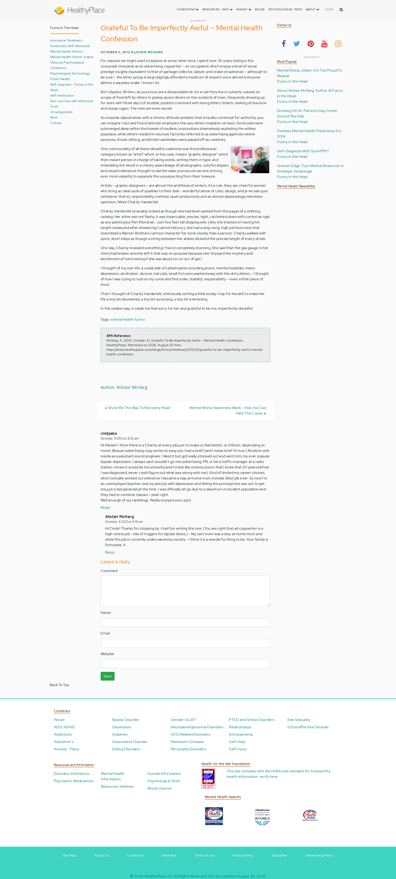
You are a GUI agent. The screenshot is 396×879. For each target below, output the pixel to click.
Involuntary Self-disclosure (70, 46)
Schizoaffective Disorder (308, 727)
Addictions (63, 734)
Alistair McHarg (147, 52)
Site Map (69, 855)
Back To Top (59, 684)
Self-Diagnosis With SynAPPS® (303, 151)
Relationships (240, 727)
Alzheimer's (63, 741)
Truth (54, 106)
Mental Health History (66, 51)
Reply (105, 507)
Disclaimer (280, 855)
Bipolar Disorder (125, 719)
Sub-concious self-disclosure (71, 101)
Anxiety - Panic (66, 749)
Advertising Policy (319, 855)
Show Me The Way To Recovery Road (139, 407)
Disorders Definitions (71, 773)
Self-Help (237, 741)
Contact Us (135, 855)
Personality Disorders (188, 749)
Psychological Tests (285, 9)
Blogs (260, 9)
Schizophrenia (241, 734)
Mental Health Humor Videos (72, 57)
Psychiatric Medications (74, 781)
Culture (55, 123)
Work (54, 117)
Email (105, 633)
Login (329, 9)
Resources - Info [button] (216, 9)
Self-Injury (238, 749)
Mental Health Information (112, 776)
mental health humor (127, 319)
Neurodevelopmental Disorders (197, 727)
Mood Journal (159, 788)
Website (107, 653)
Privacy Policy (243, 855)
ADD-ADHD (64, 727)
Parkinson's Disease (187, 741)
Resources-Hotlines (117, 786)
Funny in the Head (292, 81)
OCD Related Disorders (190, 734)
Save (108, 676)
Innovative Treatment (66, 40)
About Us (101, 855)
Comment (109, 570)
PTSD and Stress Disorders (251, 719)
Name (106, 612)
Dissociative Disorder (130, 741)
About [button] (311, 9)
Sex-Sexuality (298, 719)
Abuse (59, 719)
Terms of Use (204, 855)
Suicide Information (164, 773)
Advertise (169, 855)
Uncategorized (61, 112)
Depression (121, 727)
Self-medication (62, 95)
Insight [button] (242, 9)
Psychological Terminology (70, 73)
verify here (268, 776)
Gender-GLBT (183, 719)
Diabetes (119, 734)
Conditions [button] (186, 9)
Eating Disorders (126, 749)
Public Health (60, 79)
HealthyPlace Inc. (158, 876)
